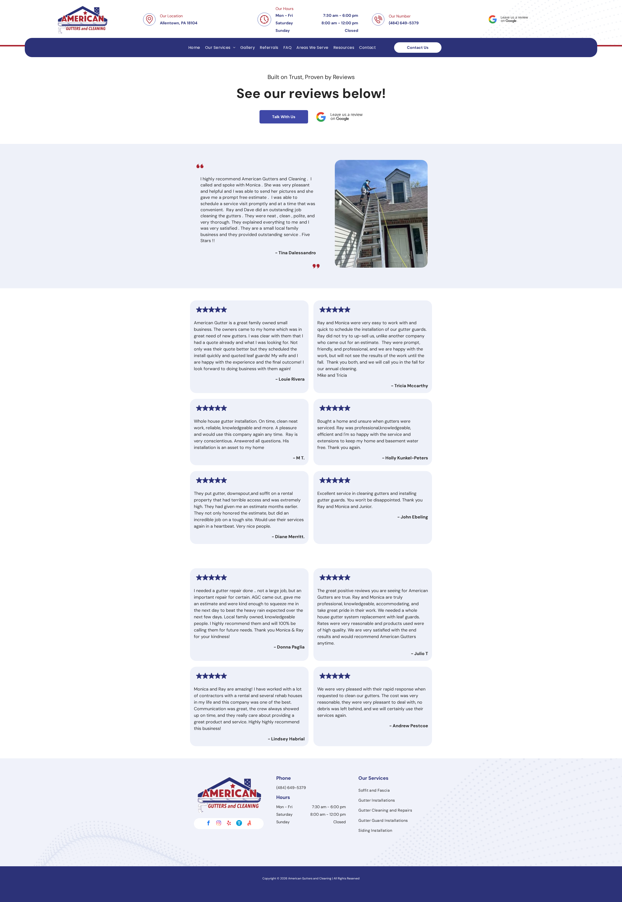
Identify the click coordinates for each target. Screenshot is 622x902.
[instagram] (218, 823)
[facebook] (208, 823)
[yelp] (229, 823)
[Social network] (239, 823)
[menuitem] (194, 47)
